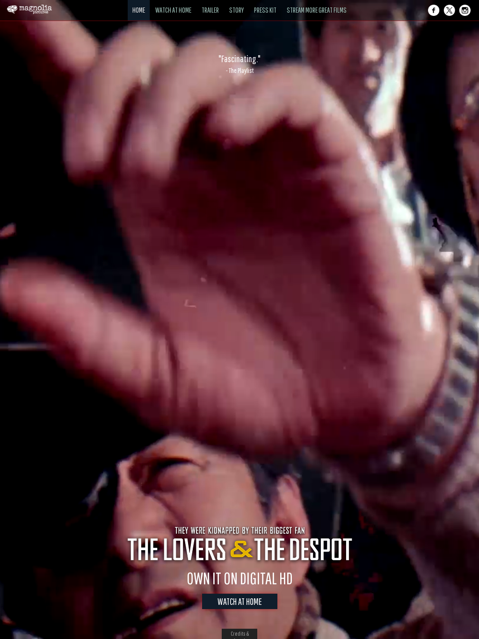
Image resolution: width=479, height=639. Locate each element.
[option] (239, 64)
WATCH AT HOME (240, 601)
